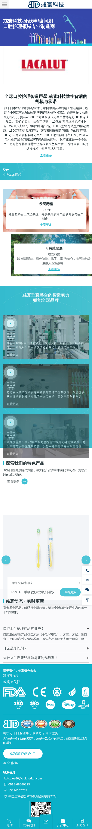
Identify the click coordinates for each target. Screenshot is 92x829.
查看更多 (46, 155)
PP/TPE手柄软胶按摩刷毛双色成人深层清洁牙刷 (48, 567)
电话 (10, 825)
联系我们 (29, 825)
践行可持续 (10, 675)
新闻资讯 (82, 825)
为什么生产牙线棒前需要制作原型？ (30, 650)
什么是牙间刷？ (15, 640)
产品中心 (63, 825)
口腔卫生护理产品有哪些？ (23, 621)
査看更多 (9, 481)
